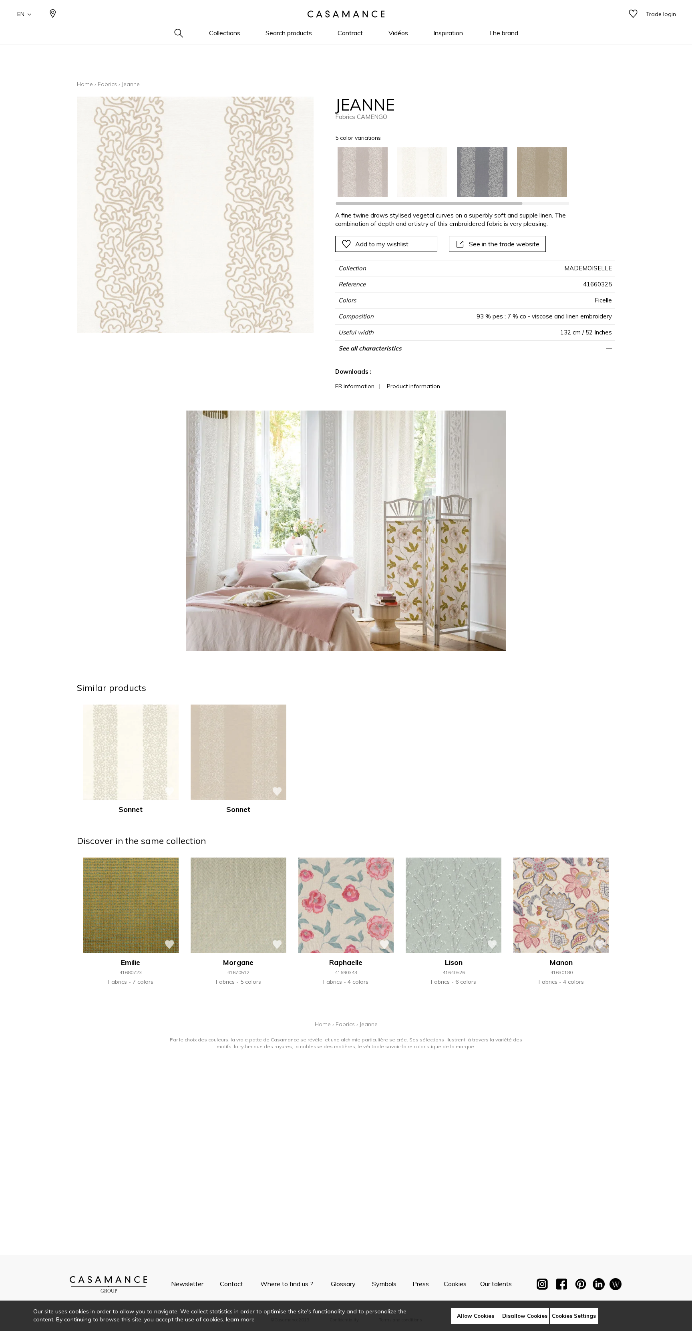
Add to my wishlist (381, 244)
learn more (240, 1319)
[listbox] (447, 172)
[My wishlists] (633, 14)
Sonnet (131, 809)
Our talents (496, 1284)
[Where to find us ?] (53, 14)
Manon (561, 962)
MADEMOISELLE (588, 268)
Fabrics (107, 84)
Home (85, 84)
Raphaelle (345, 962)
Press (420, 1284)
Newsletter (187, 1284)
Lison (454, 962)
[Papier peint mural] (616, 1285)
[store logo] (346, 14)
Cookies (455, 1284)
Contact (231, 1284)
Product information (413, 386)
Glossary (343, 1284)
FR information (354, 386)
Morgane (238, 962)
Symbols (384, 1284)
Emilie (130, 962)
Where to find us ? (286, 1284)
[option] (363, 172)
